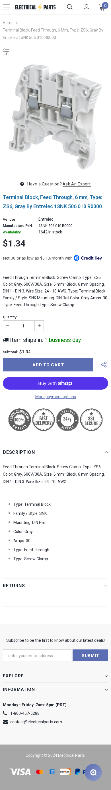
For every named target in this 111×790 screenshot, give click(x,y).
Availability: (12, 232)
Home (8, 22)
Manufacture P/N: (18, 226)
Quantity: (10, 317)
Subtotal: (10, 352)
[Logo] (35, 7)
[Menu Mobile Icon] (6, 7)
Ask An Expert (77, 184)
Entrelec (45, 219)
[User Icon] (87, 7)
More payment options (55, 396)
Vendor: (9, 219)
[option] (55, 117)
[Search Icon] (70, 7)
